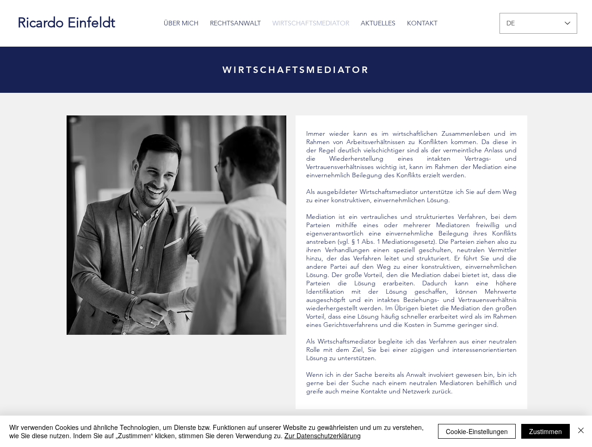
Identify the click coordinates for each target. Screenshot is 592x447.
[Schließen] (580, 431)
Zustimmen (545, 431)
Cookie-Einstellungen (477, 431)
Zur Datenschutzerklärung (322, 435)
